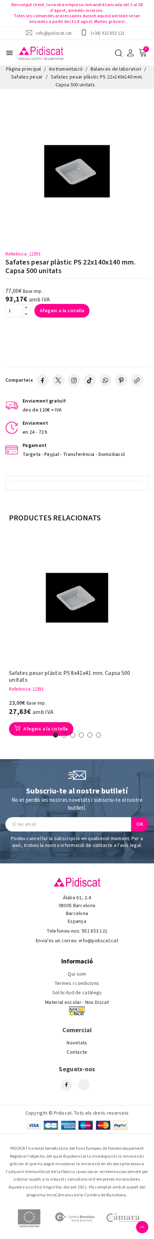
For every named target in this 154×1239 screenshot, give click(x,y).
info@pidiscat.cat (54, 33)
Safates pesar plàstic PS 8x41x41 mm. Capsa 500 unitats (69, 676)
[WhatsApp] (106, 380)
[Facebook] (43, 380)
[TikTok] (90, 380)
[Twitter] (58, 380)
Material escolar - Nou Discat (77, 1002)
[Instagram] (74, 380)
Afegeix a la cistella (62, 310)
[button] (55, 735)
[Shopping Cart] (142, 53)
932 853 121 (94, 931)
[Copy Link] (137, 380)
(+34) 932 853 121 (108, 33)
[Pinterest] (121, 380)
